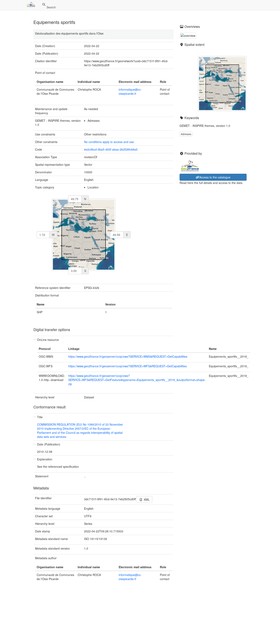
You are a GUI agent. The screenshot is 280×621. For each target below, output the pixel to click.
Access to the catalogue (214, 177)
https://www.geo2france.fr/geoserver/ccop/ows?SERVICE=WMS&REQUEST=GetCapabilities (127, 356)
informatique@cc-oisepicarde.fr (130, 91)
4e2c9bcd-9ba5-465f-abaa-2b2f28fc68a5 (111, 149)
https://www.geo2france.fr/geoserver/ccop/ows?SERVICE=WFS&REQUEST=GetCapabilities (127, 366)
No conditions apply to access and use (109, 142)
